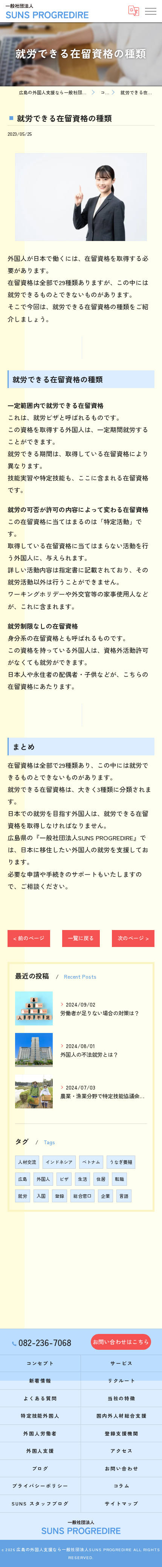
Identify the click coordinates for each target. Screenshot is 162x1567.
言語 (123, 1196)
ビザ (64, 1179)
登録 (59, 1196)
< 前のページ (28, 938)
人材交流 (27, 1162)
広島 (22, 1179)
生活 (82, 1179)
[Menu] (150, 11)
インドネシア (59, 1162)
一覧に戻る (81, 938)
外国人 (43, 1179)
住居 (100, 1179)
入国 (41, 1196)
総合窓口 (82, 1196)
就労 (22, 1196)
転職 (119, 1179)
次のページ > (133, 938)
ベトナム (91, 1162)
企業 (105, 1196)
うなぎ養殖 (121, 1162)
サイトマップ (122, 1503)
